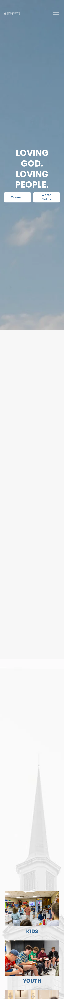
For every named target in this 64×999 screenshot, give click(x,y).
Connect (17, 197)
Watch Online (47, 197)
